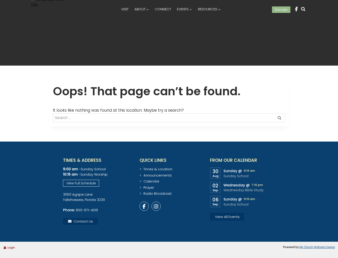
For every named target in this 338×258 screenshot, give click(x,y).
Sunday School (236, 176)
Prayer (148, 187)
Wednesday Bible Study (243, 190)
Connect (163, 9)
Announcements (157, 175)
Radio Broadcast (157, 193)
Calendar (151, 181)
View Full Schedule (81, 183)
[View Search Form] (303, 9)
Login (11, 247)
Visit (125, 9)
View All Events (227, 216)
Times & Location (157, 169)
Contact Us (83, 221)
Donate (281, 9)
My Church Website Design (317, 247)
